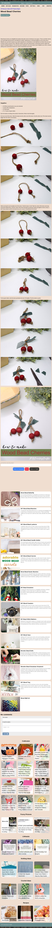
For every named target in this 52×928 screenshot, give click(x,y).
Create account (29, 3)
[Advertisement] (26, 27)
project (12, 462)
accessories (3, 462)
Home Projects (5, 15)
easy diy (8, 462)
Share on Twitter (34, 469)
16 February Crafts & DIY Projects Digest (10, 8)
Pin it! (26, 469)
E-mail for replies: (6, 722)
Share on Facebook (19, 469)
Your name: (5, 717)
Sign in (22, 3)
